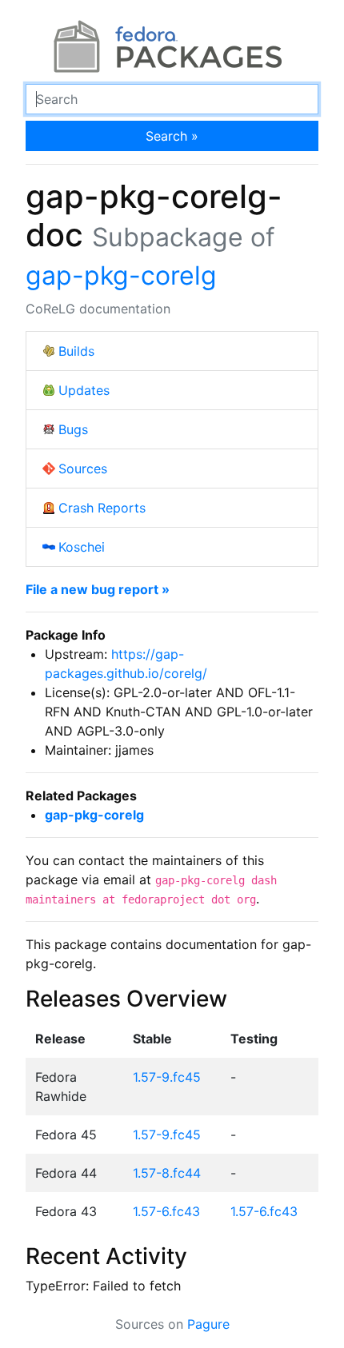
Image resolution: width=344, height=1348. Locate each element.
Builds (76, 351)
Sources (82, 469)
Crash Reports (102, 508)
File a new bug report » (98, 589)
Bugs (73, 429)
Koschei (81, 547)
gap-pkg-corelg (121, 275)
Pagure (208, 1324)
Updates (84, 390)
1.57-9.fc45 (167, 1077)
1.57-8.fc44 (167, 1173)
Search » (172, 136)
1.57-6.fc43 (166, 1211)
